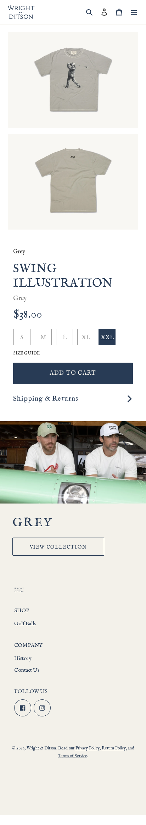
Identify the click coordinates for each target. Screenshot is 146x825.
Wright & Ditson (41, 748)
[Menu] (134, 12)
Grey (19, 251)
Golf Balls (25, 623)
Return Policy (114, 748)
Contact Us (26, 670)
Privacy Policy (87, 748)
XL (86, 337)
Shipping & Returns (45, 398)
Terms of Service (72, 756)
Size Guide (26, 353)
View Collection (58, 547)
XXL (107, 337)
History (22, 658)
